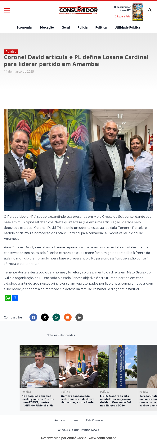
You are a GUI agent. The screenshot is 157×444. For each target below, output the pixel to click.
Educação (46, 27)
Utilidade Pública (127, 27)
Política (101, 27)
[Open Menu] (7, 10)
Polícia (83, 27)
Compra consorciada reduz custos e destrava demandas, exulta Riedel (77, 399)
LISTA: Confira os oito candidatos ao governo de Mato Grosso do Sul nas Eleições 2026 (116, 400)
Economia (24, 27)
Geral (66, 27)
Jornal (75, 420)
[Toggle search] (150, 10)
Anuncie (59, 420)
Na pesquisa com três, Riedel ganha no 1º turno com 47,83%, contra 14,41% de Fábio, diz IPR (38, 400)
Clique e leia (123, 16)
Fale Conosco (94, 420)
